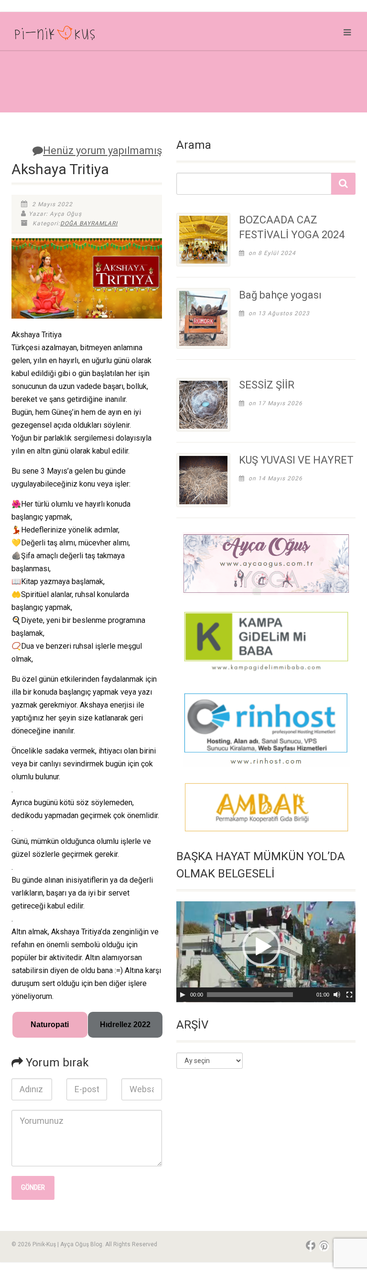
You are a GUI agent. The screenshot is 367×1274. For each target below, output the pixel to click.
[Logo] (93, 35)
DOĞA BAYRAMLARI (89, 223)
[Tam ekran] (349, 994)
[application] (266, 951)
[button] (261, 947)
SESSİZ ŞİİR (266, 385)
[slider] (250, 994)
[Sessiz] (337, 994)
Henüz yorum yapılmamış (102, 150)
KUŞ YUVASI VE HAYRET (296, 460)
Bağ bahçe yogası (280, 295)
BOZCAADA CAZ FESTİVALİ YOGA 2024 (292, 227)
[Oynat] (182, 994)
